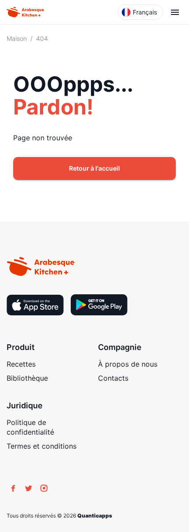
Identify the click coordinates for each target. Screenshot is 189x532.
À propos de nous (127, 364)
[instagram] (44, 488)
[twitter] (28, 488)
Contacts (113, 378)
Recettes (21, 364)
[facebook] (13, 488)
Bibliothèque (27, 378)
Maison (17, 38)
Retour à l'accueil (94, 168)
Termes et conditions (41, 446)
